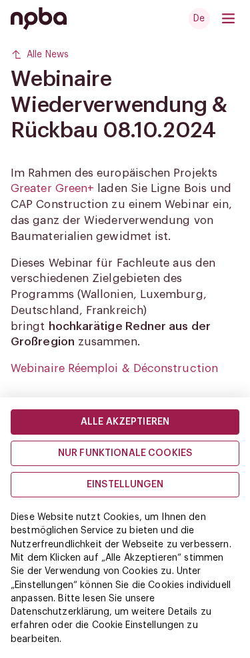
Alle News (48, 54)
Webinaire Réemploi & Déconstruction (114, 368)
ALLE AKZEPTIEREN (125, 422)
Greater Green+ (52, 188)
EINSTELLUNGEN (125, 484)
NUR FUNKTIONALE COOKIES (125, 453)
